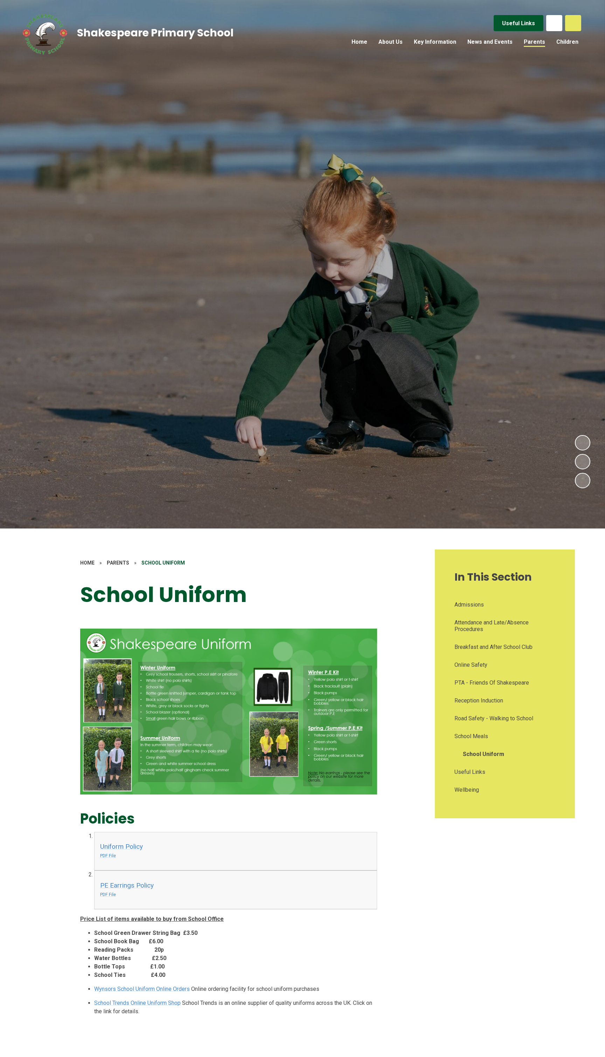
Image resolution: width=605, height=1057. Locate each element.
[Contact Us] (554, 23)
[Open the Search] (573, 23)
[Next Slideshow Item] (582, 442)
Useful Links (518, 23)
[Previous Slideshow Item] (582, 461)
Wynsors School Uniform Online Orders (142, 989)
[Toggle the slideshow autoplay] (582, 480)
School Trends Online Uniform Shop (137, 1003)
